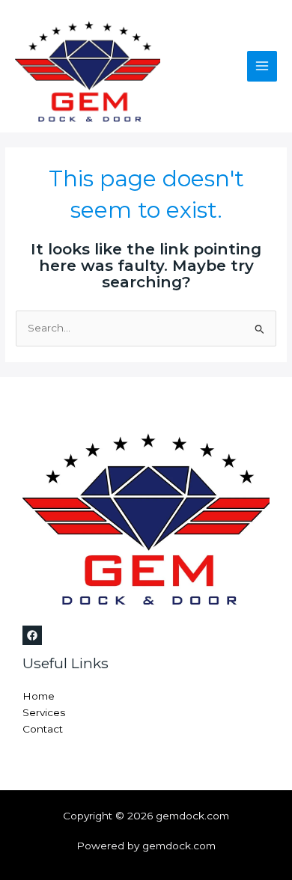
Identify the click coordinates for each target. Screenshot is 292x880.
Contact (42, 729)
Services (43, 712)
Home (38, 696)
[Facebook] (32, 635)
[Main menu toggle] (262, 66)
